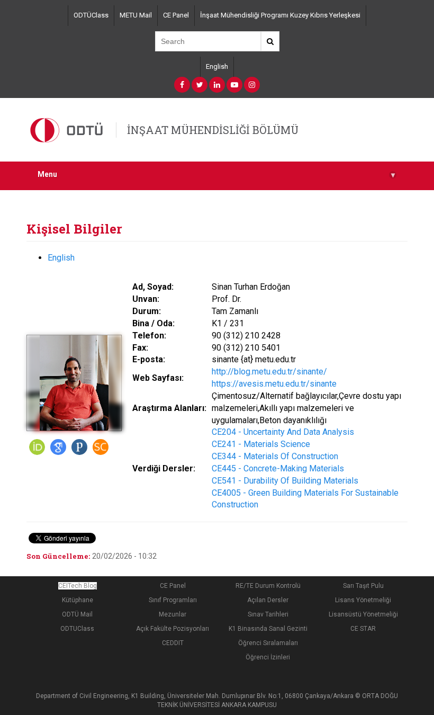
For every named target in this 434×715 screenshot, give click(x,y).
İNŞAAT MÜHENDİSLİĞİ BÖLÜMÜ (213, 130)
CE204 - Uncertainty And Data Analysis (283, 432)
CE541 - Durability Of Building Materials (285, 481)
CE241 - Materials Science (261, 444)
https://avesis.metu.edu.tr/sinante (274, 384)
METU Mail (136, 15)
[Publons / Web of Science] (79, 447)
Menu (216, 174)
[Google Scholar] (58, 447)
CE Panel (176, 15)
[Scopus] (100, 447)
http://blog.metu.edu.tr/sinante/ (269, 372)
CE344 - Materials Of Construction (275, 456)
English (217, 66)
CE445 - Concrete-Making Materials (278, 468)
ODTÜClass (91, 15)
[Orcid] (37, 447)
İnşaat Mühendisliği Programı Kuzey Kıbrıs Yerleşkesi (280, 15)
